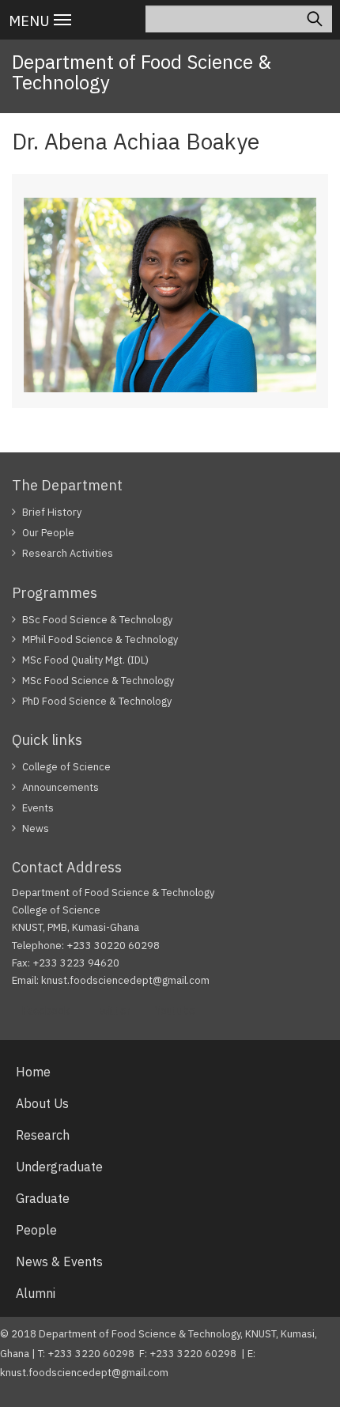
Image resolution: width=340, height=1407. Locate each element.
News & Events (59, 1261)
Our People (48, 532)
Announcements (60, 787)
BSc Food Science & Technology (97, 619)
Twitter (111, 1011)
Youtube (174, 1011)
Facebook (46, 1011)
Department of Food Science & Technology (141, 72)
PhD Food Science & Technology (97, 701)
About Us (42, 1103)
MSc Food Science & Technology (98, 680)
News (35, 828)
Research (43, 1135)
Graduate (43, 1198)
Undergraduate (59, 1166)
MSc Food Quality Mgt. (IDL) (85, 660)
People (36, 1230)
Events (38, 808)
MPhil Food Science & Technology (100, 639)
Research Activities (67, 553)
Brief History (51, 512)
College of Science (66, 766)
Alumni (35, 1293)
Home (33, 1072)
